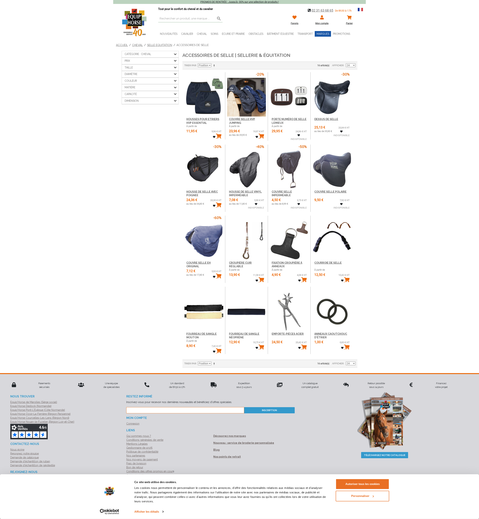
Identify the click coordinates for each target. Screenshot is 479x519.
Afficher (338, 65)
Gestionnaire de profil (139, 447)
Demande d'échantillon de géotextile (32, 465)
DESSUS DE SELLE (326, 119)
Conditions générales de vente (144, 439)
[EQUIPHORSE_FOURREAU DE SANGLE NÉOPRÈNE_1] (246, 309)
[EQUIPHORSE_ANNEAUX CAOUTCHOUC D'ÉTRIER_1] (331, 309)
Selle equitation (159, 45)
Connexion (132, 423)
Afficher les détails (146, 511)
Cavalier (187, 33)
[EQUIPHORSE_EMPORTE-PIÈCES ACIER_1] (289, 309)
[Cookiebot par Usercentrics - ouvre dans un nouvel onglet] (109, 512)
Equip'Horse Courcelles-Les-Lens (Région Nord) (39, 417)
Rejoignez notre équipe (24, 453)
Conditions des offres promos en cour (149, 471)
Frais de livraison (136, 463)
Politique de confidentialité (142, 451)
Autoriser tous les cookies (362, 484)
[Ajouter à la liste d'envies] (214, 137)
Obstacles (255, 33)
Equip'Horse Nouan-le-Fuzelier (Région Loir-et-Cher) (42, 421)
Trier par (190, 65)
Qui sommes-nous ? (138, 435)
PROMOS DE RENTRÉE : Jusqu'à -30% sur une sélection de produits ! (239, 1)
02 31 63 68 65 (322, 10)
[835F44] (203, 94)
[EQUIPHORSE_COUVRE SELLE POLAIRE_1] (331, 167)
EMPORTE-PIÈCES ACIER (288, 333)
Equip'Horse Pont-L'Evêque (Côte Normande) (37, 409)
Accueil (122, 45)
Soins (214, 33)
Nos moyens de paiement (142, 459)
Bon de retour (134, 467)
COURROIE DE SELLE (328, 262)
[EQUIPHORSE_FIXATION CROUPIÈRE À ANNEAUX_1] (289, 238)
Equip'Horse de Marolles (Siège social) (33, 402)
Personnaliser (360, 495)
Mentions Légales (137, 443)
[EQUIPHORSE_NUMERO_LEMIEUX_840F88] (289, 94)
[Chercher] (219, 18)
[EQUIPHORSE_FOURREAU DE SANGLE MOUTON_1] (203, 309)
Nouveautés (168, 33)
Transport (305, 33)
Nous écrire (17, 449)
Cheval (202, 33)
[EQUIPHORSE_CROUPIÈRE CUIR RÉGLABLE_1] (246, 238)
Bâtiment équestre (280, 33)
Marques (323, 33)
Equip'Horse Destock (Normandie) (30, 406)
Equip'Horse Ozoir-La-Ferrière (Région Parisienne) (40, 413)
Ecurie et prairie (233, 33)
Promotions (341, 33)
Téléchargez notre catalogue (384, 455)
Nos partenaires (135, 455)
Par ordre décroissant (215, 65)
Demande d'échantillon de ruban (30, 461)
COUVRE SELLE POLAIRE (330, 191)
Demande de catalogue (24, 457)
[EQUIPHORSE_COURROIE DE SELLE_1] (331, 238)
